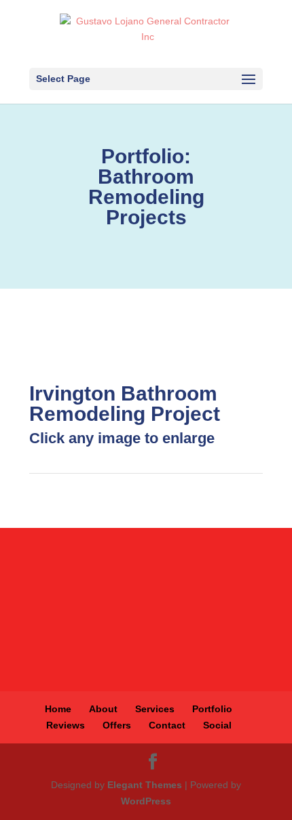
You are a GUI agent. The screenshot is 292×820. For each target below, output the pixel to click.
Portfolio (212, 708)
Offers (117, 725)
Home (58, 708)
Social (217, 725)
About (103, 708)
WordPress (146, 801)
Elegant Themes (144, 784)
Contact (167, 725)
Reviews (65, 725)
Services (155, 708)
